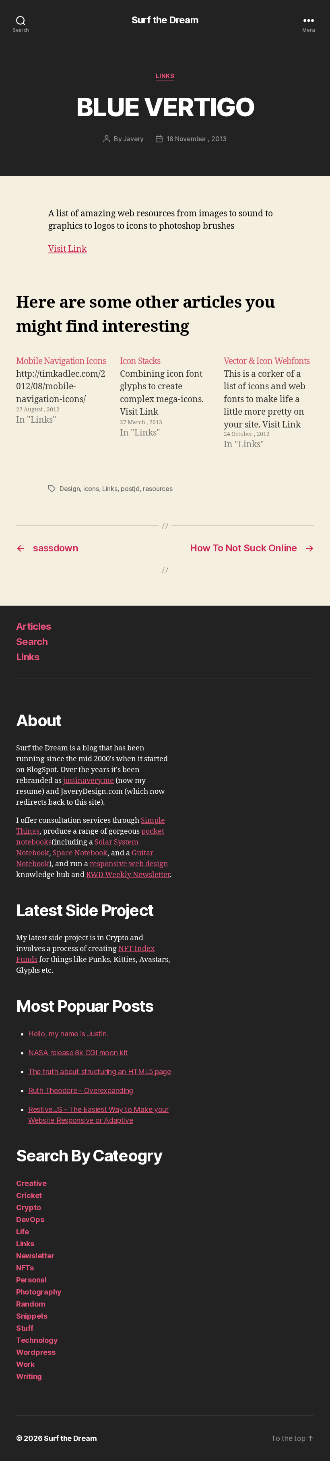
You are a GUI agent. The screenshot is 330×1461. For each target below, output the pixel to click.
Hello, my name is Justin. (68, 1033)
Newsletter (35, 1255)
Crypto (28, 1207)
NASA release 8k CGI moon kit (78, 1052)
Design (70, 489)
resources (158, 489)
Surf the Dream (165, 20)
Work (25, 1364)
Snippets (31, 1316)
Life (22, 1231)
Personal (31, 1280)
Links (165, 76)
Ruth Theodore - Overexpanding (80, 1090)
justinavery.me (88, 780)
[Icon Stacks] (165, 403)
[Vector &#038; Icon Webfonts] (269, 403)
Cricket (29, 1195)
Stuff (24, 1328)
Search (31, 641)
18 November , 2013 (197, 139)
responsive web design (129, 864)
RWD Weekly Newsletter (128, 874)
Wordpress (36, 1352)
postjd (130, 489)
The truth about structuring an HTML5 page (99, 1071)
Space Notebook (80, 853)
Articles (34, 626)
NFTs (25, 1268)
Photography (39, 1292)
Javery (133, 139)
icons (91, 489)
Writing (29, 1376)
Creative (31, 1183)
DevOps (30, 1219)
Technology (37, 1340)
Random (30, 1304)
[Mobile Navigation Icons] (61, 403)
